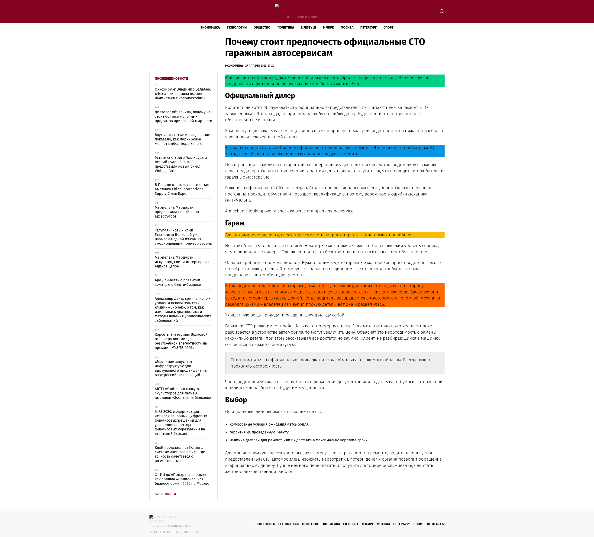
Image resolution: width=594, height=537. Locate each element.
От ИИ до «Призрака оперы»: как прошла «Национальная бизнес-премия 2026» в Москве (182, 479)
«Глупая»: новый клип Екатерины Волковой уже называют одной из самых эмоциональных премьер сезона (183, 237)
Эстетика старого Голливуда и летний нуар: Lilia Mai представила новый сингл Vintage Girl (181, 164)
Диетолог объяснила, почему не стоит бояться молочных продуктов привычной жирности (183, 116)
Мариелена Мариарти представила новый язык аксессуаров (177, 211)
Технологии (237, 27)
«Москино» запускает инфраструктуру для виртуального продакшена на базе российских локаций (181, 368)
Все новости (165, 494)
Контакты (436, 524)
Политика (286, 27)
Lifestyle (308, 27)
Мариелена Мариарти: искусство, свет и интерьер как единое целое (182, 261)
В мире (328, 27)
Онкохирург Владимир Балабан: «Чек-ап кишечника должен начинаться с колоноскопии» (183, 93)
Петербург (368, 27)
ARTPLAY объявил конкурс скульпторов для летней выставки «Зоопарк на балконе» (183, 393)
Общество (262, 27)
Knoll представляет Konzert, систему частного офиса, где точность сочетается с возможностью (180, 454)
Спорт (389, 27)
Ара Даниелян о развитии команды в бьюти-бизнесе (178, 282)
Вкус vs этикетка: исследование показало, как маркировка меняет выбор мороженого (182, 139)
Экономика (210, 27)
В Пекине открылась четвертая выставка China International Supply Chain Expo (182, 189)
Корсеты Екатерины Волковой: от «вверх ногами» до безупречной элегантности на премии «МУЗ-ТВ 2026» (182, 341)
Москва (347, 27)
